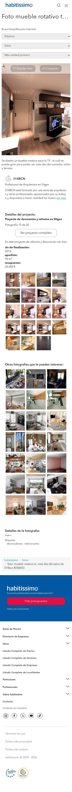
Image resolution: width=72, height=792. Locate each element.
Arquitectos (9, 671)
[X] (23, 716)
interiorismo (31, 544)
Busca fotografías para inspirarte (19, 29)
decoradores (14, 544)
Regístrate (8, 687)
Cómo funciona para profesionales (21, 691)
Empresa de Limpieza (14, 644)
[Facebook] (14, 716)
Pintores (7, 661)
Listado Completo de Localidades (21, 672)
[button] (36, 629)
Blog (5, 648)
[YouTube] (31, 716)
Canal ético (9, 702)
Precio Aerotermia (12, 636)
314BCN (19, 178)
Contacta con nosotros (15, 708)
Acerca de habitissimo (14, 699)
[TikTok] (40, 716)
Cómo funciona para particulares (20, 684)
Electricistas (9, 664)
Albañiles (8, 667)
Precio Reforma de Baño (16, 633)
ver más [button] (61, 198)
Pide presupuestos (36, 786)
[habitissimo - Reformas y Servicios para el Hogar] (15, 5)
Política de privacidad (18, 741)
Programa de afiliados (14, 705)
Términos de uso (15, 734)
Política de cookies (16, 749)
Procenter (8, 658)
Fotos (6, 655)
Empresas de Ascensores (16, 640)
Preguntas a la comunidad (16, 651)
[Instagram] (6, 716)
